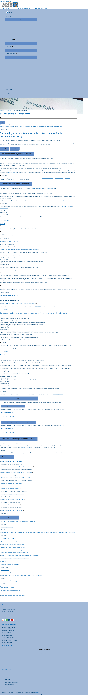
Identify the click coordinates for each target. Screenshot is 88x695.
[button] (13, 16)
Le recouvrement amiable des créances (11, 590)
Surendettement (5, 570)
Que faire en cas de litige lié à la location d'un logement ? (15, 558)
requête (33, 188)
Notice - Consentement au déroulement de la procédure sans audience (18, 303)
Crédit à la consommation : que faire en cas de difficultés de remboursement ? (20, 555)
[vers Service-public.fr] (5, 124)
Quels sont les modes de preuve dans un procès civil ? (14, 550)
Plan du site (8, 679)
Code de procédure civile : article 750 (10, 488)
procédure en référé (58, 394)
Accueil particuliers (5, 126)
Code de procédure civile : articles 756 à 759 (12, 499)
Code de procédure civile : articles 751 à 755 (12, 494)
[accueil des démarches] (1, 117)
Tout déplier (15, 148)
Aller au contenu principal (6, 1)
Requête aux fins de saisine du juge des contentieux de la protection (18, 521)
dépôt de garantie (12, 172)
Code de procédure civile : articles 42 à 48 (12, 461)
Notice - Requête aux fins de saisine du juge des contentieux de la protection (20, 249)
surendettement (59, 178)
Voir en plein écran (6, 669)
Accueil (6, 677)
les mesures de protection (65, 206)
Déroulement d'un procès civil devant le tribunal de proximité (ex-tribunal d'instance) (22, 575)
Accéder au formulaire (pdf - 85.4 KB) (9, 295)
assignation (40, 188)
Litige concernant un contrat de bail (14, 406)
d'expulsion (67, 178)
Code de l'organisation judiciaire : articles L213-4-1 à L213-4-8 (16, 472)
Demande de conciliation (7, 527)
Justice (13, 126)
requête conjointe (51, 188)
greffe (44, 278)
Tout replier (5, 148)
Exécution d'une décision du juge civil (10, 581)
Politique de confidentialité (11, 682)
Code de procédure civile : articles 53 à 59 (12, 483)
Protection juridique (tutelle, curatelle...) (11, 564)
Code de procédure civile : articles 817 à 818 (12, 510)
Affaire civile (19, 126)
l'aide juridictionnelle (25, 447)
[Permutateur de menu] (21, 19)
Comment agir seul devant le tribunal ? (10, 541)
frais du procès (42, 453)
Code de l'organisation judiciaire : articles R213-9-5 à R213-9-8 (17, 467)
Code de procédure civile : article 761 (10, 505)
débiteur (62, 425)
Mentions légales (9, 684)
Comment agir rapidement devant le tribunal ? (12, 544)
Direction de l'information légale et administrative (13, 595)
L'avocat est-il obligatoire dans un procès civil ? (13, 547)
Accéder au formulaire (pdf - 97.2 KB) (9, 241)
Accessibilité (8, 680)
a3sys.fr (37, 692)
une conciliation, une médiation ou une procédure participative (52, 200)
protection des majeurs (47, 178)
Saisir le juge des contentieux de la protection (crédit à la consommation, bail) (43, 126)
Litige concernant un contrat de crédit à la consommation (19, 422)
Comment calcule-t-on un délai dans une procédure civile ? (15, 552)
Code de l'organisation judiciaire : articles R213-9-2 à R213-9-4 (17, 477)
